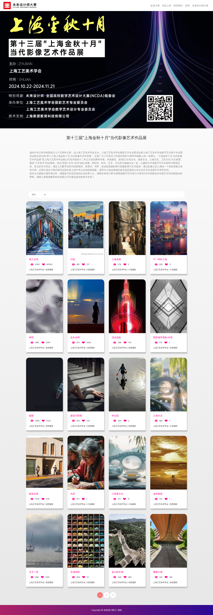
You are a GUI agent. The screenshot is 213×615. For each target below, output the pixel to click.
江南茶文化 (117, 493)
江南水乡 (157, 415)
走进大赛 (155, 5)
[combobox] (39, 195)
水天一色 (33, 571)
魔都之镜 (157, 571)
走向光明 (75, 337)
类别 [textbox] (34, 194)
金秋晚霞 (157, 493)
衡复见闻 (33, 493)
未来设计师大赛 (200, 5)
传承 (72, 493)
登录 (187, 5)
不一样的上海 (160, 259)
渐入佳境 (33, 259)
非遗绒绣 (75, 571)
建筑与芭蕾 (76, 415)
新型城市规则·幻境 (162, 337)
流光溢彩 (116, 337)
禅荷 (31, 337)
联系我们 (178, 5)
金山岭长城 (117, 571)
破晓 (31, 415)
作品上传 (166, 5)
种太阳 (115, 415)
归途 (72, 259)
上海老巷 (116, 259)
